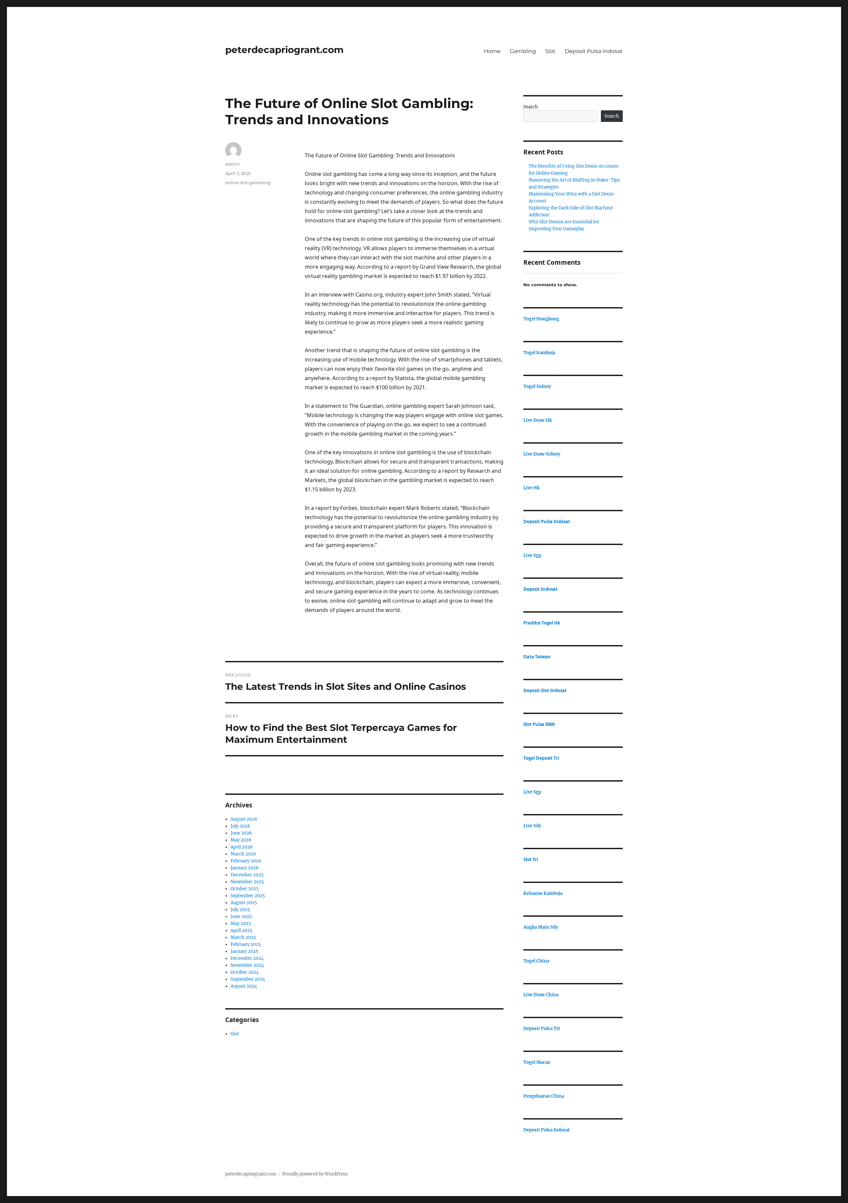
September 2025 (248, 896)
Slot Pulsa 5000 (539, 724)
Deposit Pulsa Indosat (594, 51)
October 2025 (245, 889)
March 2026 (243, 854)
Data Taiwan (537, 657)
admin (232, 164)
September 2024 (248, 979)
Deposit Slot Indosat (545, 690)
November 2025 (247, 882)
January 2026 (245, 868)
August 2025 (244, 902)
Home (492, 51)
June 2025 (241, 916)
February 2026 (246, 861)
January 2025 (244, 951)
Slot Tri (530, 859)
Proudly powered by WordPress (315, 1174)
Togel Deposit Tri (541, 758)
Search (530, 107)
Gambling (523, 51)
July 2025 (240, 909)
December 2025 (247, 875)
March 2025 (243, 937)
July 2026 (240, 826)
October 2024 (245, 972)
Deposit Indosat (540, 589)
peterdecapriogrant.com (284, 49)
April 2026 (242, 847)
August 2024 (244, 986)
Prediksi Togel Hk (541, 623)
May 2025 (241, 923)
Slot (550, 51)
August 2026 (244, 819)
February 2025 (246, 944)
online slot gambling (248, 182)
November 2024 (247, 965)
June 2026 (241, 833)
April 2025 (241, 930)
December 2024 (247, 958)
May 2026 (241, 840)
